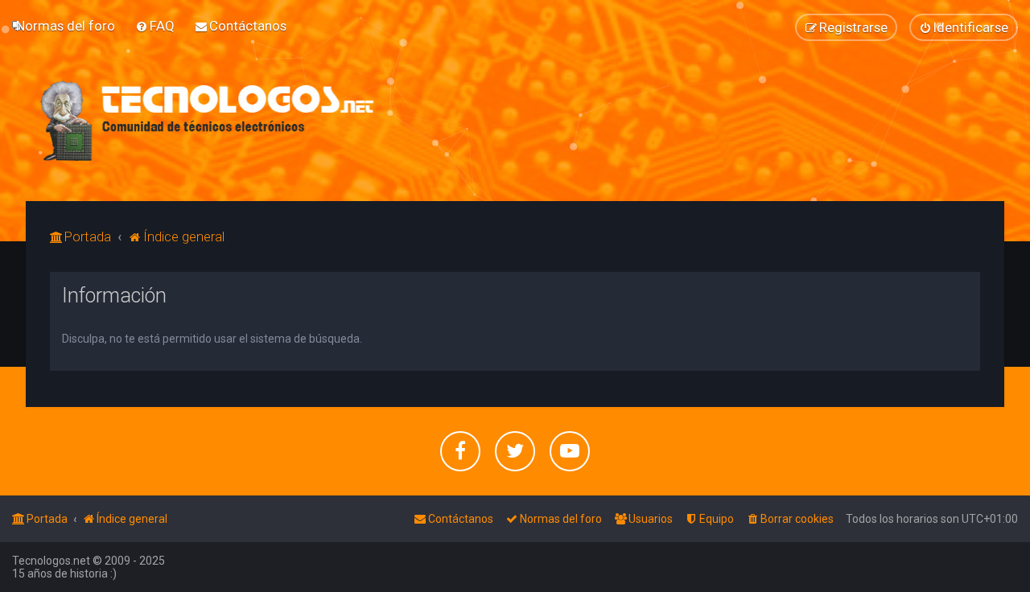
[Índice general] (208, 120)
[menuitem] (65, 26)
